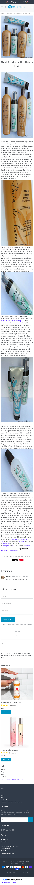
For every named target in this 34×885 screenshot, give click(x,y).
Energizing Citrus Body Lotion (11, 702)
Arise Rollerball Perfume (9, 750)
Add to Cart (6, 712)
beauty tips (13, 556)
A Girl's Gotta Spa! (13, 873)
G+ (13, 545)
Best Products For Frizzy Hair (22, 13)
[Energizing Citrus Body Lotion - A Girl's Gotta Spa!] (17, 684)
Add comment (7, 619)
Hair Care (27, 556)
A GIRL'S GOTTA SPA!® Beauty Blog (12, 779)
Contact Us (4, 777)
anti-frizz (6, 556)
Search (5, 861)
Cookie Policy (5, 851)
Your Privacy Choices (14, 880)
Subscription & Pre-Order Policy (10, 846)
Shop (2, 772)
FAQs (22, 863)
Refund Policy (5, 839)
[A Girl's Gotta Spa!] (17, 7)
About (2, 774)
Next (17, 635)
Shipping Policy (5, 848)
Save (22, 560)
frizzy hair (20, 556)
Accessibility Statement (7, 853)
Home (2, 13)
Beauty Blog (9, 13)
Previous (17, 632)
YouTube (21, 541)
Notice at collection (9, 883)
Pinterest (6, 543)
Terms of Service (6, 844)
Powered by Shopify (23, 873)
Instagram (6, 545)
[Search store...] (4, 6)
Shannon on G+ (13, 550)
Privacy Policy (5, 841)
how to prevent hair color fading (11, 321)
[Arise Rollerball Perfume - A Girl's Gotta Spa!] (17, 732)
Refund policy (14, 863)
